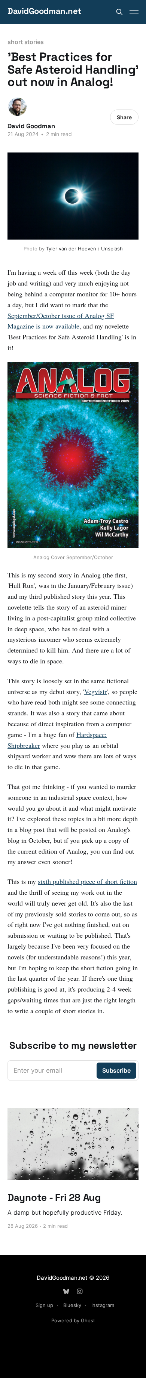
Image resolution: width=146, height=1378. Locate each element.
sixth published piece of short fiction (87, 881)
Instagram (102, 1305)
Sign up (44, 1305)
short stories (25, 42)
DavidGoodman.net (44, 11)
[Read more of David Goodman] (17, 107)
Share (124, 117)
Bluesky (72, 1305)
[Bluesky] (66, 1291)
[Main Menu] (134, 12)
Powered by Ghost (73, 1320)
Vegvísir (95, 691)
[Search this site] (119, 12)
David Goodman (31, 126)
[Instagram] (80, 1291)
